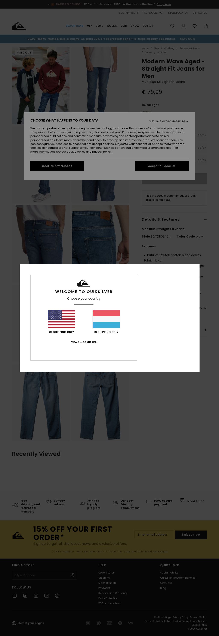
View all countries (83, 342)
